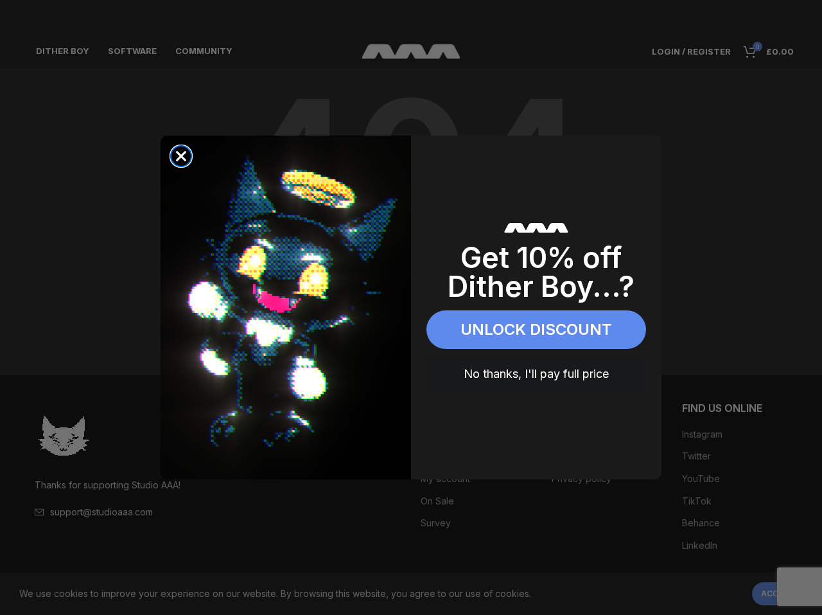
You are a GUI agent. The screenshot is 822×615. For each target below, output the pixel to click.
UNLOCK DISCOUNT (536, 329)
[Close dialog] (181, 156)
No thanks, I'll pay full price (536, 373)
